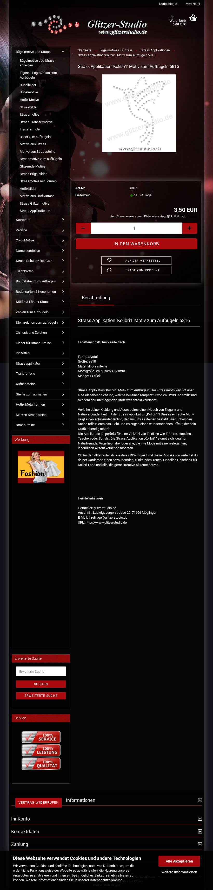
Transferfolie (25, 374)
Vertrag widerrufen (38, 802)
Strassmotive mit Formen (38, 181)
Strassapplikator (28, 363)
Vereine (21, 230)
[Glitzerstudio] (90, 25)
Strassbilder (28, 107)
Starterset (23, 220)
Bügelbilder (28, 85)
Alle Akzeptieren (179, 861)
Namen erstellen (28, 251)
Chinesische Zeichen (31, 333)
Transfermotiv (30, 129)
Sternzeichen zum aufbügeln (37, 322)
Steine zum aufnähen (31, 394)
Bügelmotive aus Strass (33, 52)
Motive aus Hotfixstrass (37, 196)
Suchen (41, 684)
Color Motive (25, 240)
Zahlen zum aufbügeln (32, 312)
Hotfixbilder (28, 189)
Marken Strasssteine (31, 415)
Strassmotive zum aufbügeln (41, 159)
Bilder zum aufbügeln (35, 137)
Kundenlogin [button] (167, 4)
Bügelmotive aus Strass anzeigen (37, 63)
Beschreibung (96, 297)
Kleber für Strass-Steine (33, 343)
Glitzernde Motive (32, 166)
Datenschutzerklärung (106, 880)
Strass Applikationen (35, 211)
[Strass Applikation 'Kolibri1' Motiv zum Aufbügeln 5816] (139, 113)
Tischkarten (25, 271)
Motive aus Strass (33, 144)
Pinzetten (23, 353)
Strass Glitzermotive (34, 203)
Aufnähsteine (26, 384)
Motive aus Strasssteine (37, 152)
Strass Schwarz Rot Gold (34, 261)
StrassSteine (25, 425)
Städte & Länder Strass (33, 302)
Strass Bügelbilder (33, 174)
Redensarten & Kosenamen (36, 292)
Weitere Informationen (179, 872)
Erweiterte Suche (41, 696)
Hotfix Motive (29, 100)
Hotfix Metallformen (30, 404)
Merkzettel (192, 4)
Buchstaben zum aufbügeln (36, 281)
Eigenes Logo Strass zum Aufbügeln (38, 75)
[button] (83, 228)
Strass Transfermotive (36, 122)
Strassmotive (29, 114)
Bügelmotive (29, 92)
